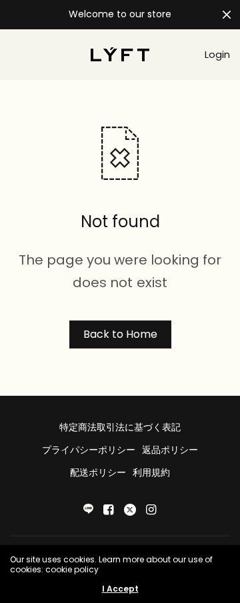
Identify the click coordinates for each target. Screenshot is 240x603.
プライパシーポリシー (88, 449)
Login (217, 54)
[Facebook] (109, 510)
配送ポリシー (98, 472)
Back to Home (120, 334)
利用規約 (151, 472)
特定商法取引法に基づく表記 (120, 427)
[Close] (226, 14)
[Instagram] (151, 510)
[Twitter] (130, 510)
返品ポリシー (170, 449)
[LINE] (88, 508)
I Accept (120, 589)
